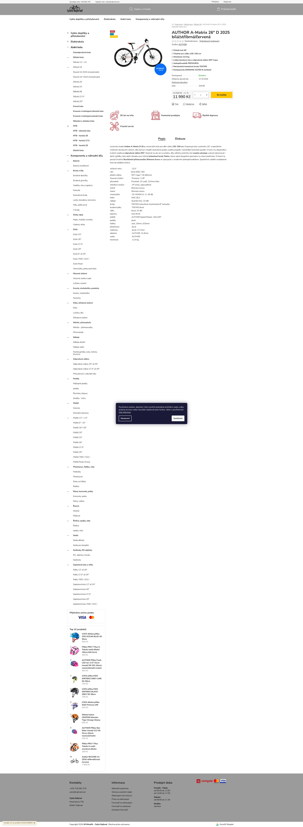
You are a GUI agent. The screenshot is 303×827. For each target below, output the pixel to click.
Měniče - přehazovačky (83, 327)
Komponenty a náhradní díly (87, 155)
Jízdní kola (76, 47)
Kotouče (76, 190)
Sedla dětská (78, 540)
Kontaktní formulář (120, 810)
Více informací (125, 412)
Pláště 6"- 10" (79, 422)
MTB (75, 126)
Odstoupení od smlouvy (122, 795)
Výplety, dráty (79, 224)
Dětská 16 (77, 67)
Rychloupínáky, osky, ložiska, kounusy (85, 353)
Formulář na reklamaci (121, 806)
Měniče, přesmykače (82, 322)
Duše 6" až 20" (79, 254)
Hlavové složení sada (82, 278)
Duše (75, 229)
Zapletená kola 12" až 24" (84, 584)
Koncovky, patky (80, 496)
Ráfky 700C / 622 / (81, 579)
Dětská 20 (77, 82)
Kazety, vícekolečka (81, 293)
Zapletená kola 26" (81, 589)
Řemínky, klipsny (80, 393)
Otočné (76, 511)
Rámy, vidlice (78, 501)
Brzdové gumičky (80, 180)
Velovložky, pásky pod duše (84, 268)
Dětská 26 (77, 91)
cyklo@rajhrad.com (78, 792)
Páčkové (76, 515)
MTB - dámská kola (81, 131)
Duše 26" (77, 239)
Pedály (76, 378)
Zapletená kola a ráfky (83, 564)
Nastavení (125, 418)
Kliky (75, 307)
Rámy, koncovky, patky (83, 491)
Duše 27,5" (78, 244)
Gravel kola (78, 106)
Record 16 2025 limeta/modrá (86, 72)
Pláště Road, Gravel (81, 462)
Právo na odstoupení (120, 799)
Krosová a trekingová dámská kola (88, 111)
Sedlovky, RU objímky (82, 550)
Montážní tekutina (80, 413)
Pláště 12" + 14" (80, 418)
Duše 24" (77, 234)
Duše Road (78, 263)
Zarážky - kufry (79, 398)
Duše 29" (77, 249)
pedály (76, 388)
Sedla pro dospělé (81, 545)
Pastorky (77, 298)
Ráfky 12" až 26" (80, 569)
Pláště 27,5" (78, 447)
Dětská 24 (77, 86)
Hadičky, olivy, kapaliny (83, 185)
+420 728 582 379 (78, 788)
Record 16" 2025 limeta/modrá (86, 77)
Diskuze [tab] (180, 139)
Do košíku (221, 95)
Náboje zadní (78, 347)
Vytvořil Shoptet (226, 824)
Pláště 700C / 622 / (81, 457)
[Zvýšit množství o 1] (206, 95)
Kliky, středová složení (83, 303)
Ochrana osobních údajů (122, 792)
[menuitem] (84, 19)
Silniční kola (78, 150)
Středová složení (80, 317)
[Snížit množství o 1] (195, 95)
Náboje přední (79, 342)
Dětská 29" (78, 101)
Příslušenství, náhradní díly (84, 373)
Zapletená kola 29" (81, 599)
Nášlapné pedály (80, 383)
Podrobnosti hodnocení (209, 41)
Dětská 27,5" (78, 96)
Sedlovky (77, 560)
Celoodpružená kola (82, 52)
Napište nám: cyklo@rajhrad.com (107, 2)
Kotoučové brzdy (80, 195)
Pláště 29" (77, 452)
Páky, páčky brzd (80, 205)
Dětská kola (78, 57)
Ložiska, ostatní (79, 283)
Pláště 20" (77, 432)
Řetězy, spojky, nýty (81, 520)
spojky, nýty (78, 530)
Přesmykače (78, 332)
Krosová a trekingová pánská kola (88, 116)
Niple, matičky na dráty (83, 219)
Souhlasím (178, 418)
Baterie (76, 161)
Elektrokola (77, 41)
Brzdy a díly (78, 170)
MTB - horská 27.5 (81, 140)
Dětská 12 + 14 (80, 62)
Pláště (76, 403)
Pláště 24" (77, 437)
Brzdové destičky (80, 175)
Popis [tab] (161, 139)
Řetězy (76, 525)
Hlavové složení (80, 273)
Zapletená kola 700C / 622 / (85, 604)
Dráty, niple (78, 214)
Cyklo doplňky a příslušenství (80, 34)
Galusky (76, 408)
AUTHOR (183, 44)
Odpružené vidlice (81, 359)
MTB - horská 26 (80, 135)
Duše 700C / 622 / (81, 259)
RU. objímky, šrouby (81, 555)
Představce (78, 476)
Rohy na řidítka (79, 481)
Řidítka (76, 486)
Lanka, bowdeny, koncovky (84, 200)
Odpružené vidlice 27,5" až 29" (86, 369)
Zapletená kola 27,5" (82, 594)
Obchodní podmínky (120, 788)
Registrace (227, 2)
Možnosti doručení (180, 82)
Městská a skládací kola (83, 121)
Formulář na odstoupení (122, 802)
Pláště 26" (77, 442)
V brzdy (76, 210)
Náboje (76, 337)
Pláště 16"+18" (79, 427)
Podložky (77, 471)
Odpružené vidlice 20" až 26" (85, 364)
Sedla (75, 535)
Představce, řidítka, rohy (83, 467)
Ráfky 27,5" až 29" (81, 574)
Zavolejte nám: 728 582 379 (80, 2)
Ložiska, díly (78, 312)
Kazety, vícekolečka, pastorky (86, 288)
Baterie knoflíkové (81, 165)
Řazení (76, 506)
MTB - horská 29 (80, 145)
